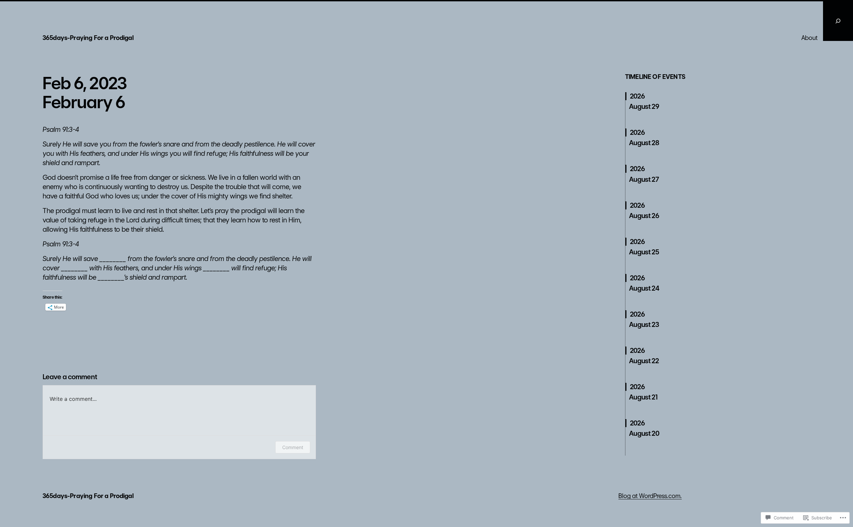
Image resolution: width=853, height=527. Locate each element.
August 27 (644, 179)
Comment (292, 447)
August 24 (644, 288)
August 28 (644, 143)
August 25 (644, 252)
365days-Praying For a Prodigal (88, 37)
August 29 (644, 107)
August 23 (644, 325)
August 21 (643, 397)
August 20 (644, 433)
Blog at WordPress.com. (650, 495)
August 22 (644, 361)
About (809, 37)
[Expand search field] (838, 21)
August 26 (644, 216)
